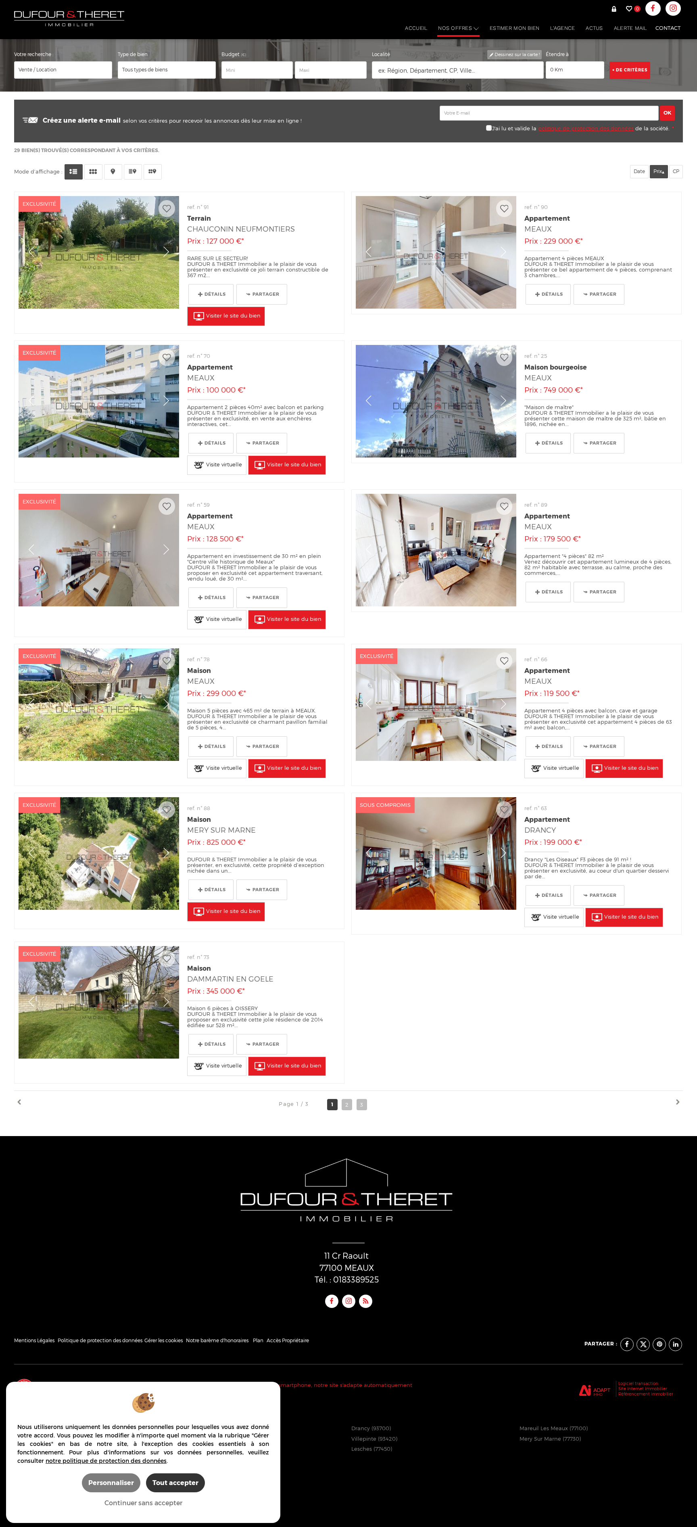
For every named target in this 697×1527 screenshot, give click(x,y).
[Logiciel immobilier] (595, 1389)
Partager (266, 294)
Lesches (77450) (371, 1449)
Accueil (416, 28)
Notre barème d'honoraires (218, 1340)
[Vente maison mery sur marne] (99, 853)
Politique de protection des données (100, 1340)
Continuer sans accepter (143, 1503)
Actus (594, 28)
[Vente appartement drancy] (436, 853)
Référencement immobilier (645, 1393)
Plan (258, 1340)
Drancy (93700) (371, 1428)
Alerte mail (630, 28)
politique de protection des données (586, 128)
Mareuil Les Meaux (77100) (554, 1428)
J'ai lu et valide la (515, 128)
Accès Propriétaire (288, 1340)
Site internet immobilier (642, 1388)
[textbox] (457, 70)
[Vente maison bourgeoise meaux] (436, 401)
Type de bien (133, 54)
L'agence (562, 28)
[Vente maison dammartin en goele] (99, 1002)
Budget (231, 54)
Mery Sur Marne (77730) (550, 1438)
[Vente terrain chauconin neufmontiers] (99, 252)
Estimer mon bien (514, 28)
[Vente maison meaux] (99, 704)
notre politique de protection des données (106, 1460)
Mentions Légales (34, 1340)
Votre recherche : (33, 54)
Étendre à (557, 54)
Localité (381, 54)
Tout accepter (175, 1483)
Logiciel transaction (638, 1383)
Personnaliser (111, 1483)
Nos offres (456, 28)
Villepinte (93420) (374, 1438)
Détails (215, 294)
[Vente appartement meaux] (436, 252)
